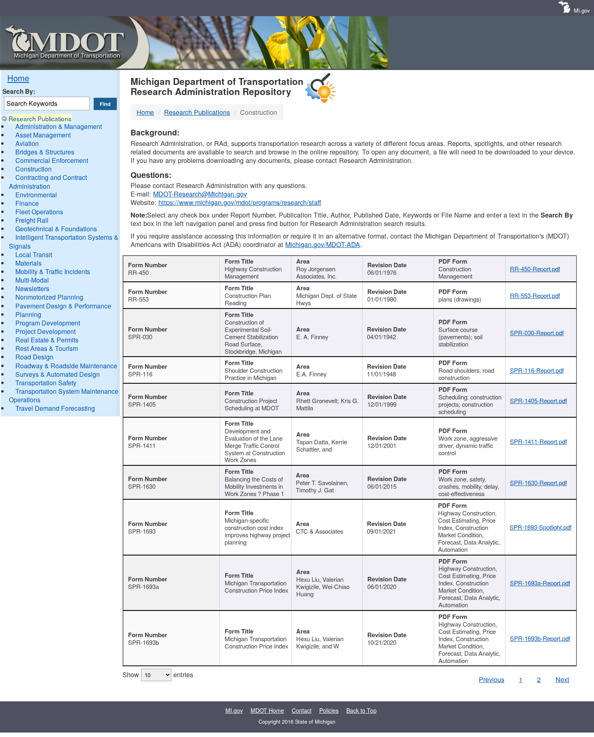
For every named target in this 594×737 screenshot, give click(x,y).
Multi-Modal (32, 280)
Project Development (45, 331)
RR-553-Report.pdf (535, 295)
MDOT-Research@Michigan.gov (200, 194)
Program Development (47, 322)
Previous (491, 679)
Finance (27, 203)
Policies (329, 710)
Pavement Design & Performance (63, 305)
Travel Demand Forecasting (55, 408)
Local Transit (33, 254)
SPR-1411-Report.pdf (538, 441)
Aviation (27, 143)
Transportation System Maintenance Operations (63, 395)
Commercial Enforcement (51, 160)
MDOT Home (267, 710)
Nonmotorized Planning (49, 297)
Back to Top (361, 710)
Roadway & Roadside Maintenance (66, 365)
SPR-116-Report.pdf (537, 370)
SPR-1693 (142, 531)
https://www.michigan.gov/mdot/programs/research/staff (239, 202)
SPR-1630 (142, 486)
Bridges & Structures (44, 151)
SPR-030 (140, 336)
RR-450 (138, 272)
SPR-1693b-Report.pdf (540, 638)
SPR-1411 (142, 445)
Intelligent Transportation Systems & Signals (63, 241)
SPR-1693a (143, 586)
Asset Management (43, 134)
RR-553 (138, 299)
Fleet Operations (39, 211)
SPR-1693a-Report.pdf (540, 583)
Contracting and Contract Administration (48, 181)
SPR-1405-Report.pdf (538, 400)
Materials (28, 263)
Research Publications (40, 118)
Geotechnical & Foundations (56, 228)
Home (18, 78)
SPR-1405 (142, 404)
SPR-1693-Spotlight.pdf (540, 527)
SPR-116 (140, 374)
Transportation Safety (45, 382)
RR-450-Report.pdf (535, 268)
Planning (28, 314)
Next (562, 679)
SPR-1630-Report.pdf (538, 482)
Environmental (36, 194)
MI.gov (582, 10)
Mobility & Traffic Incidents (52, 271)
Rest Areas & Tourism (46, 348)
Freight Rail (31, 220)
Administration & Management (58, 126)
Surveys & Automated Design (57, 374)
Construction (33, 168)
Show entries (157, 674)
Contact (302, 710)
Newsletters (32, 288)
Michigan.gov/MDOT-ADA (322, 244)
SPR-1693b (143, 642)
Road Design (34, 356)
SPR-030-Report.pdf (537, 332)
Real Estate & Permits (46, 339)
